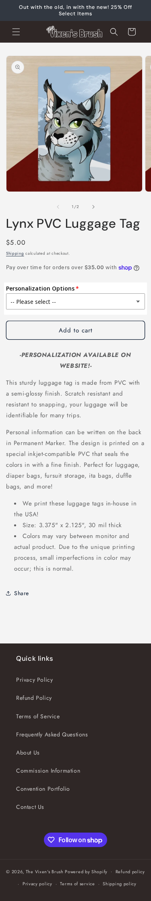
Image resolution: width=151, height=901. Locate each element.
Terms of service (77, 883)
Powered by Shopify (86, 871)
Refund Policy (34, 698)
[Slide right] (93, 207)
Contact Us (30, 807)
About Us (28, 752)
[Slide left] (58, 207)
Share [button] (21, 593)
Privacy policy (37, 883)
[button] (16, 32)
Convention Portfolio (43, 789)
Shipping (15, 253)
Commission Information (48, 771)
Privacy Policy (34, 680)
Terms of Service (38, 716)
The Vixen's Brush (45, 871)
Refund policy (130, 871)
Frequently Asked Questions (52, 734)
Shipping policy (120, 883)
